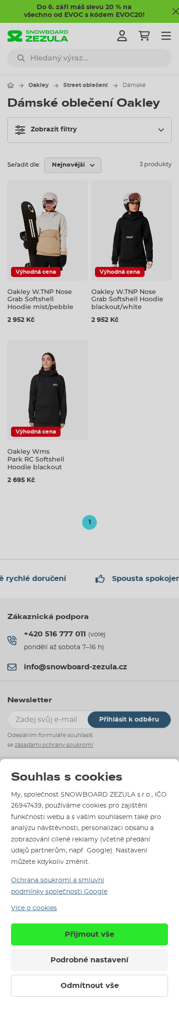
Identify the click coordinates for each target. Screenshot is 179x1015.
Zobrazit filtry (54, 129)
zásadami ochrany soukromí (54, 745)
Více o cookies (34, 908)
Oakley (38, 85)
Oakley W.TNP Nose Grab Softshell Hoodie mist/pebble (40, 299)
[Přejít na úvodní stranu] (10, 85)
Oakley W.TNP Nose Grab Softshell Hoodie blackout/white (127, 299)
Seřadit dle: (23, 165)
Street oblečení (85, 85)
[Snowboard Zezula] (37, 36)
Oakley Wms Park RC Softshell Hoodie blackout (35, 459)
